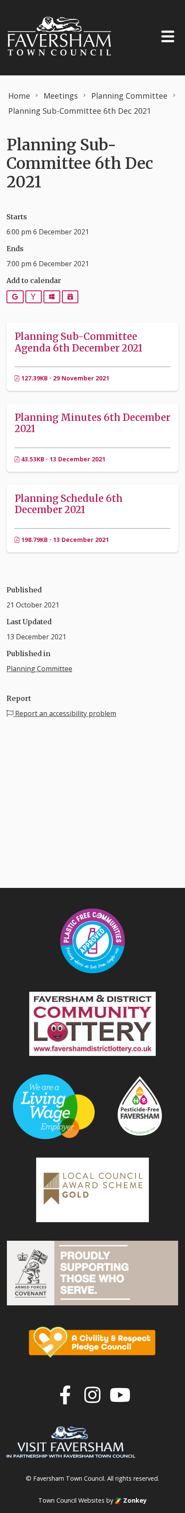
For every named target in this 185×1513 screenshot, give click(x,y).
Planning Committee (39, 668)
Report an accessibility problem (64, 713)
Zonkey (134, 1500)
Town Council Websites (71, 1500)
